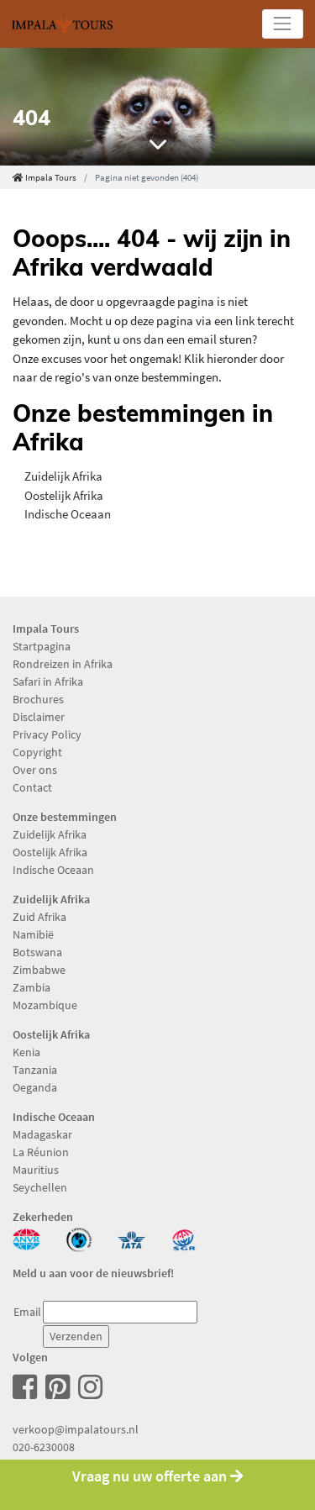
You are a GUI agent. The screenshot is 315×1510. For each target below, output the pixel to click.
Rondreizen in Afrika (63, 663)
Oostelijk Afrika (63, 495)
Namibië (33, 934)
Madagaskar (42, 1134)
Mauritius (36, 1169)
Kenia (26, 1052)
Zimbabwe (39, 969)
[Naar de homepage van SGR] (184, 1237)
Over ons (35, 769)
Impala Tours (51, 177)
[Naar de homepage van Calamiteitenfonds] (79, 1237)
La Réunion (41, 1152)
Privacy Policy (47, 734)
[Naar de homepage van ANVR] (26, 1237)
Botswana (37, 952)
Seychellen (40, 1187)
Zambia (31, 987)
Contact (32, 787)
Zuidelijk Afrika (63, 476)
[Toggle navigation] (282, 24)
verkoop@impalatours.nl (76, 1429)
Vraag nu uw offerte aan (151, 1476)
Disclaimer (39, 716)
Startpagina (42, 646)
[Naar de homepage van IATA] (131, 1237)
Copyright (37, 752)
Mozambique (45, 1005)
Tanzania (35, 1069)
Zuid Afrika (39, 916)
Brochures (38, 699)
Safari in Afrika (48, 681)
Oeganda (35, 1087)
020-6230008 (44, 1447)
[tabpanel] (157, 107)
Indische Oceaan (67, 514)
